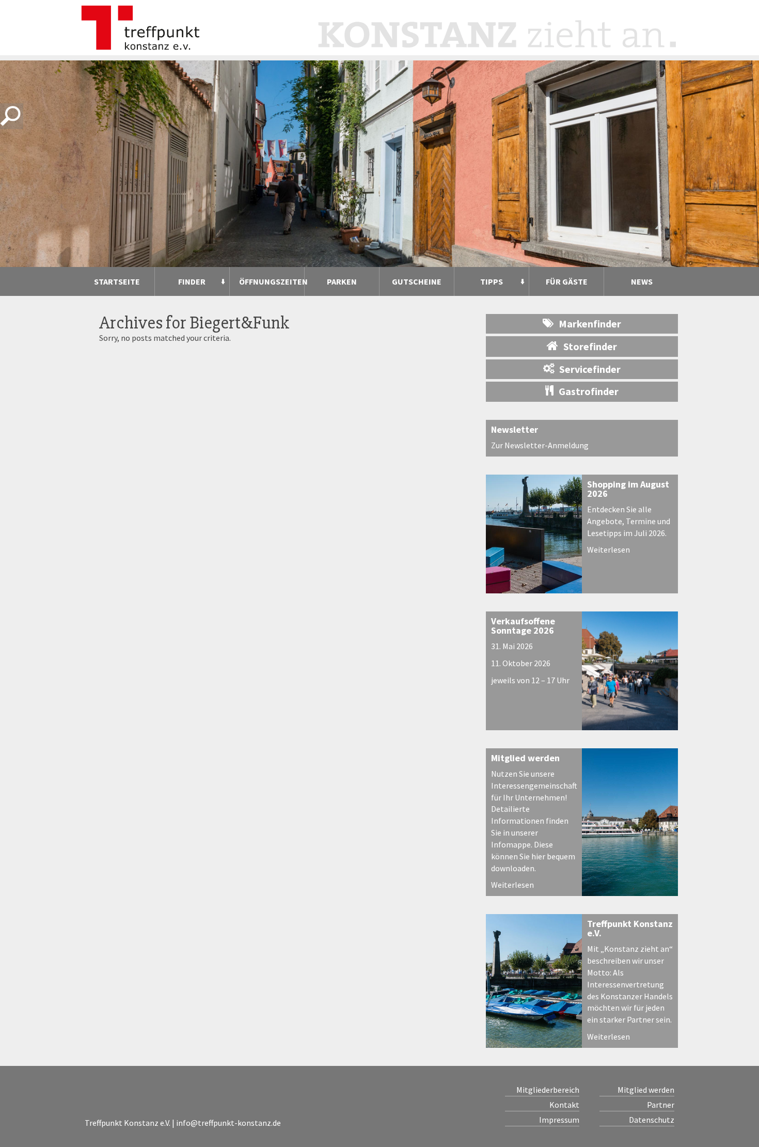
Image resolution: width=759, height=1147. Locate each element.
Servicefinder (590, 369)
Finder (191, 281)
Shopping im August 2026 (628, 488)
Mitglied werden (525, 758)
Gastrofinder (589, 391)
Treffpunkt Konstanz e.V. (630, 928)
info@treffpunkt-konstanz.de (228, 1123)
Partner (660, 1104)
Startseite (117, 281)
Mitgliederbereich (547, 1090)
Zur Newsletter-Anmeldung (540, 445)
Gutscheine (416, 281)
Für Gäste (567, 281)
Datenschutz (651, 1119)
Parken (342, 281)
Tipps (491, 281)
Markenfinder (590, 323)
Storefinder (590, 346)
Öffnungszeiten (271, 281)
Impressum (559, 1119)
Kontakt (564, 1104)
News (642, 281)
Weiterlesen (608, 549)
